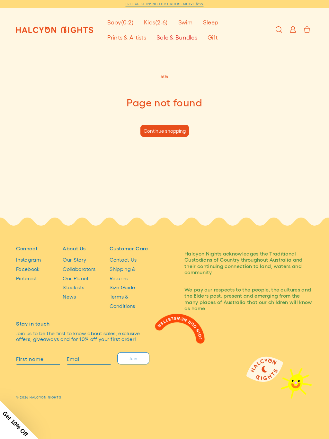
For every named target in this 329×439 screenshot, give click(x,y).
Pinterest (26, 278)
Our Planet (76, 278)
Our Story (74, 259)
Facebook (28, 269)
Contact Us (123, 259)
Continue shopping (165, 131)
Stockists (73, 287)
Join (133, 358)
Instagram (28, 259)
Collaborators (79, 269)
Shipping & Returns (123, 273)
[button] (120, 22)
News (69, 296)
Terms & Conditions (122, 301)
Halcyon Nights (45, 397)
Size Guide (122, 287)
